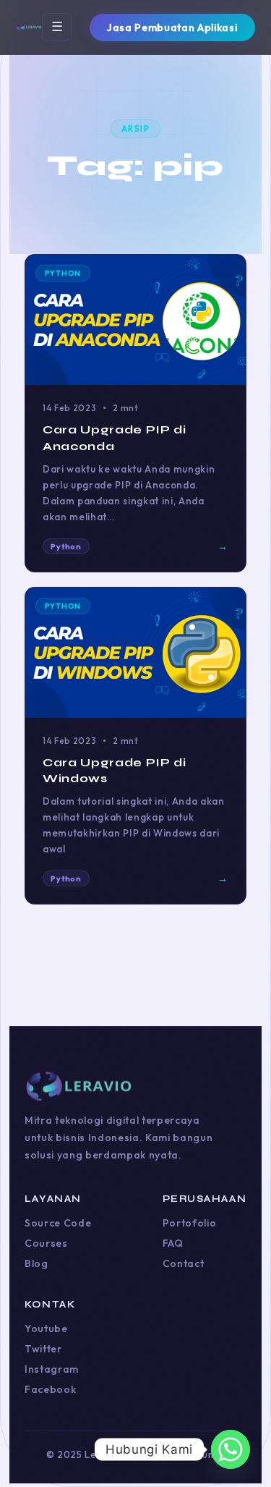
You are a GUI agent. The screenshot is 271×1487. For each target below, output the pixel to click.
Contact (184, 1263)
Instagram (52, 1369)
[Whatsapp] (230, 1449)
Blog (36, 1263)
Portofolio (190, 1222)
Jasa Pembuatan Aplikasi (172, 27)
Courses (46, 1243)
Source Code (58, 1222)
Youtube (46, 1328)
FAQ (173, 1243)
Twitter (43, 1348)
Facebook (50, 1389)
